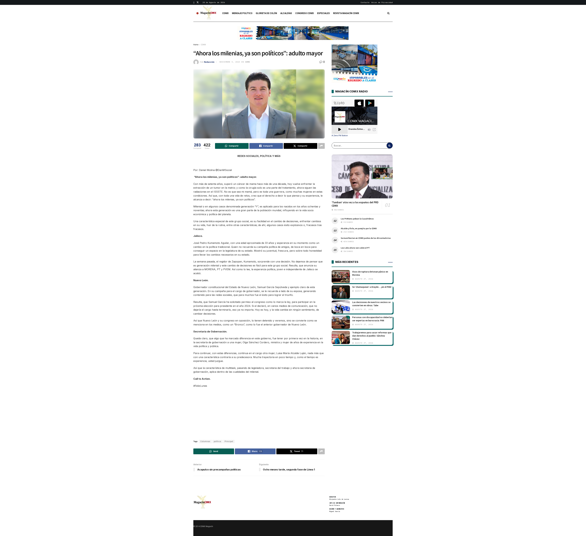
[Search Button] (388, 13)
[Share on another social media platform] (321, 146)
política (217, 441)
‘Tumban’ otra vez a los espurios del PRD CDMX (355, 204)
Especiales (323, 13)
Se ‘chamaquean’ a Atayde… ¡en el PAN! (371, 286)
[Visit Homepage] (208, 13)
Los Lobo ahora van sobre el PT (355, 247)
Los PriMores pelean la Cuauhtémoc (357, 218)
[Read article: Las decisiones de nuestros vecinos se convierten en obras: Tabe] (341, 307)
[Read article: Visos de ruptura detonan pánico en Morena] (341, 276)
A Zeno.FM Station (340, 135)
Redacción (209, 62)
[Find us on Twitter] (198, 2)
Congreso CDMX (304, 13)
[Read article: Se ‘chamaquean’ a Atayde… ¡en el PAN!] (341, 291)
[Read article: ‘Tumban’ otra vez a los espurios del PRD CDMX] (362, 176)
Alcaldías (286, 13)
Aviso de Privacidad (382, 2)
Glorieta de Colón (266, 13)
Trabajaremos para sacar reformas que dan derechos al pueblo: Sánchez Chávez (371, 335)
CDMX (225, 13)
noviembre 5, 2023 (230, 62)
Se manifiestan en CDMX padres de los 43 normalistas (366, 238)
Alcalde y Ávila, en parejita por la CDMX (359, 228)
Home (195, 45)
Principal (229, 441)
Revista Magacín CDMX (346, 13)
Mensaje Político (242, 13)
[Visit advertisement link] (293, 35)
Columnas (205, 441)
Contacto (365, 2)
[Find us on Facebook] (193, 2)
